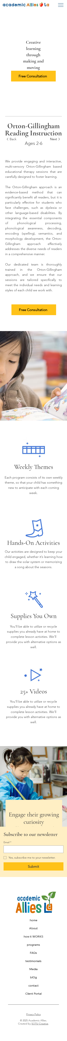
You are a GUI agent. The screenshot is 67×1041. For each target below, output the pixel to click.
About (33, 928)
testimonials (33, 961)
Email (7, 842)
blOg (33, 977)
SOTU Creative (39, 1023)
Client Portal (33, 993)
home (33, 920)
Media (33, 969)
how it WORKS (33, 936)
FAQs (33, 953)
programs (33, 944)
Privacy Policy (33, 1014)
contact (33, 985)
